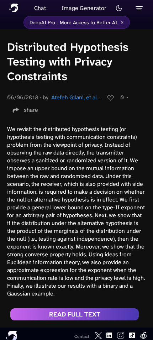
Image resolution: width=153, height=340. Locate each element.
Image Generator (84, 8)
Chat (40, 8)
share (31, 110)
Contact (81, 336)
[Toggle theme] (119, 8)
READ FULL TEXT (74, 314)
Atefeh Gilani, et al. (74, 97)
